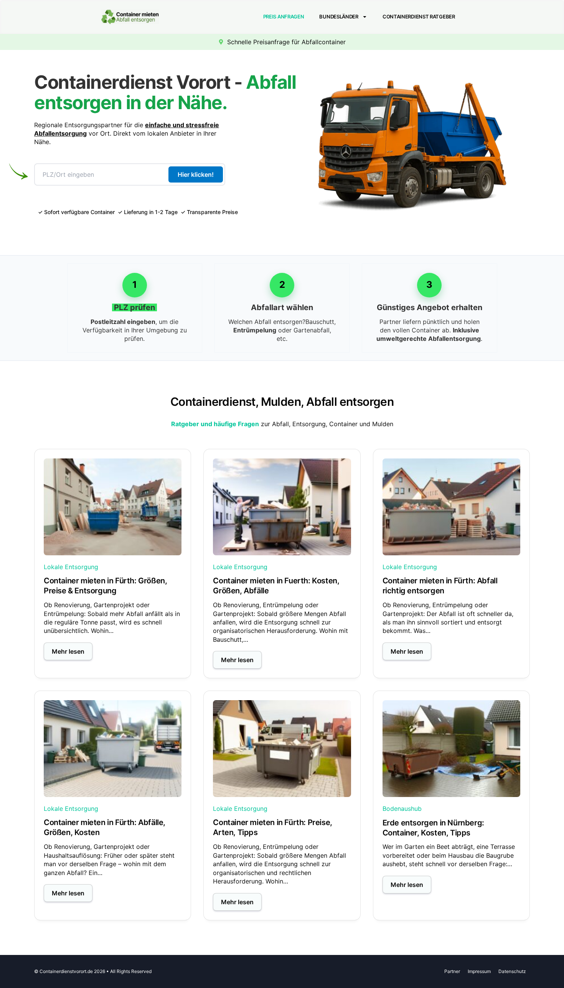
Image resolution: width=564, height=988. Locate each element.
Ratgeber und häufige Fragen (215, 424)
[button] (68, 651)
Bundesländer (338, 16)
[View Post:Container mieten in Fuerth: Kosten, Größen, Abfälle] (282, 506)
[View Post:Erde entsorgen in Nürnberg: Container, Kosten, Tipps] (451, 748)
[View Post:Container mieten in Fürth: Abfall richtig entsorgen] (451, 506)
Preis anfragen (283, 16)
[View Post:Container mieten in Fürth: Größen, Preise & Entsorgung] (112, 506)
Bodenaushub (402, 808)
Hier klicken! (196, 174)
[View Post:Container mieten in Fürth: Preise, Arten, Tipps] (282, 748)
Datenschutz (512, 971)
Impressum (479, 971)
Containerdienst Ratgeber (419, 16)
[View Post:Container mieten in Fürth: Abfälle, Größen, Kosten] (112, 748)
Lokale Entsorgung (71, 567)
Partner (452, 971)
